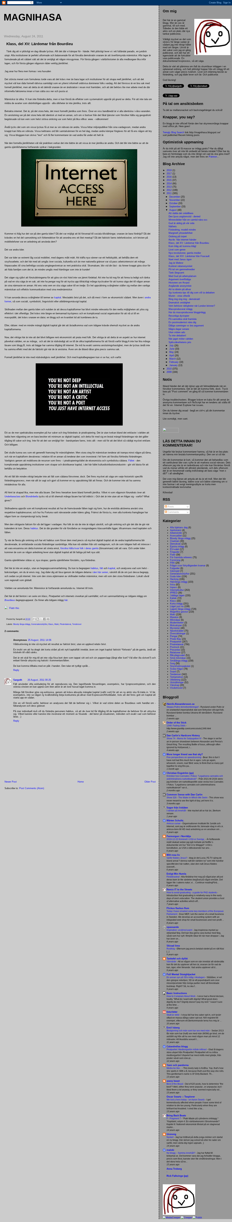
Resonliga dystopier (179, 315)
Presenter (175, 649)
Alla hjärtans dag (179, 527)
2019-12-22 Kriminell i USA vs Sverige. (186, 839)
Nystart (170, 1137)
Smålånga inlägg (178, 660)
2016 (169, 176)
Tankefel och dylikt (177, 958)
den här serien (100, 572)
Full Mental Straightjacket (181, 974)
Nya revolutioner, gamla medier (185, 253)
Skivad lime (173, 945)
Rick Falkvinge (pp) (177, 1176)
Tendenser (77, 624)
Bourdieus (10, 600)
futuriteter (172, 1012)
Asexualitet (176, 535)
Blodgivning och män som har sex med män (188, 1030)
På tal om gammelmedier (182, 269)
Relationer (175, 652)
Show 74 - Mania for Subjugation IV (184, 738)
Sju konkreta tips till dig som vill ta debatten (192, 292)
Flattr (172, 554)
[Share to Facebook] (44, 619)
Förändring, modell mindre (182, 229)
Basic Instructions (177, 993)
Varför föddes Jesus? (177, 858)
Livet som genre (177, 249)
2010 (169, 368)
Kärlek (173, 598)
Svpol (173, 671)
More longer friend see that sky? (185, 754)
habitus (34, 528)
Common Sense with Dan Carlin (184, 794)
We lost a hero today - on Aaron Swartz (186, 1099)
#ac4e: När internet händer (182, 239)
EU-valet (174, 549)
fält (101, 568)
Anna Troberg (174, 1168)
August (173, 210)
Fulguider (175, 568)
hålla (71, 548)
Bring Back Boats (176, 1115)
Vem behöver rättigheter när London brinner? (192, 305)
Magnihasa (33, 17)
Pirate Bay (175, 639)
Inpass (173, 587)
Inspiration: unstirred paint (180, 930)
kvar (76, 548)
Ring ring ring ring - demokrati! (184, 299)
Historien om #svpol (179, 282)
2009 (169, 372)
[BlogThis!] (38, 619)
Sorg (172, 663)
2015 (169, 180)
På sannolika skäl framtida (182, 319)
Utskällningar (177, 682)
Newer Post (11, 781)
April (172, 355)
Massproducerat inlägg (180, 309)
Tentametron (176, 677)
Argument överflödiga (180, 279)
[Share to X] (41, 619)
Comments (173, 512)
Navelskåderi (177, 630)
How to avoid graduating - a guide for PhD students (192, 892)
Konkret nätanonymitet (180, 266)
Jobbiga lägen (177, 595)
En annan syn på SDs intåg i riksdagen (186, 977)
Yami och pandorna (177, 1065)
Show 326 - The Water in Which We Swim (187, 797)
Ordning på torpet (178, 236)
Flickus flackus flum (178, 908)
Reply (16, 670)
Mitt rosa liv (173, 855)
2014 (169, 183)
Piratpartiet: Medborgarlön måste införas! (187, 1049)
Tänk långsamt (176, 272)
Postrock (174, 647)
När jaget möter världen (181, 338)
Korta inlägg (176, 603)
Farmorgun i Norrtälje (179, 836)
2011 (169, 193)
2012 (169, 190)
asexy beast (173, 1081)
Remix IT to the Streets (179, 889)
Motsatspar (176, 625)
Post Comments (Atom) (31, 788)
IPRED (173, 592)
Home (81, 781)
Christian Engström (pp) (180, 773)
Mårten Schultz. (175, 820)
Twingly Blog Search (173, 132)
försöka (64, 548)
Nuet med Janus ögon (180, 259)
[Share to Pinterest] (48, 619)
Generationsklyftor (39, 624)
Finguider (175, 552)
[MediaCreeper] (171, 1217)
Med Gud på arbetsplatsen (182, 276)
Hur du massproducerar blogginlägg (187, 312)
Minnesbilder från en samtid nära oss (188, 219)
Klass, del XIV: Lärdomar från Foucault (189, 256)
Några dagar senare (179, 329)
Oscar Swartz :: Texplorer (181, 1096)
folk (82, 548)
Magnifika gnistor (179, 611)
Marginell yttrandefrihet (180, 233)
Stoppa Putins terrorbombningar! (183, 707)
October (173, 203)
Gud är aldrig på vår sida (181, 223)
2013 (169, 186)
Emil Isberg (173, 1027)
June (172, 348)
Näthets (173, 226)
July (171, 345)
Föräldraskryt (173, 876)
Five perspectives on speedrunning (184, 757)
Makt (56, 624)
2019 (169, 170)
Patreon (213, 156)
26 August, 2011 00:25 (39, 680)
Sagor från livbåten (177, 807)
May (172, 352)
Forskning (175, 560)
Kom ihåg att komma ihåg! (182, 246)
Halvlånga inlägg (178, 581)
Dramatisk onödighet (179, 302)
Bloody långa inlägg (21, 624)
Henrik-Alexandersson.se (180, 704)
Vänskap (174, 685)
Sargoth (17, 680)
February (174, 362)
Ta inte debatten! (177, 335)
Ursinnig (171, 1134)
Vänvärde (172, 961)
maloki (170, 1150)
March (173, 358)
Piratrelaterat (65, 624)
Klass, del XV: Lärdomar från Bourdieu (189, 243)
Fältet (131, 460)
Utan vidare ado (177, 332)
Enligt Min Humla (176, 873)
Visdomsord (176, 687)
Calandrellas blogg (177, 1046)
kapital (57, 297)
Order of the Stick (176, 722)
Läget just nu (177, 606)
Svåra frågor (176, 668)
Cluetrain (174, 541)
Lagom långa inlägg (180, 609)
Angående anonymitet (180, 286)
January (173, 365)
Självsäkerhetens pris (180, 342)
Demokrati (175, 543)
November (175, 200)
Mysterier (175, 628)
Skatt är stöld (173, 1015)
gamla (95, 548)
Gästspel (174, 571)
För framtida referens (181, 557)
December (175, 196)
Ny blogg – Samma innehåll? (181, 1153)
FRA (172, 562)
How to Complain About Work (181, 996)
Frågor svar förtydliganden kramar (187, 565)
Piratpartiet (175, 641)
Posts (170, 506)
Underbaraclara (12, 496)
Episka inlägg (177, 546)
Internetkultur (177, 590)
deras (88, 548)
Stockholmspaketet (180, 666)
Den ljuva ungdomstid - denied (184, 216)
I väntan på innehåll (177, 810)
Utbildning (175, 679)
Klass (50, 624)
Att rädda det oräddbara (181, 213)
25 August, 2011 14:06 (39, 640)
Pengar (173, 636)
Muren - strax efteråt (179, 295)
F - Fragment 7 (174, 1118)
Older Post (150, 781)
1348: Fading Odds (176, 725)
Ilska (172, 584)
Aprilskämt (175, 530)
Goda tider (175, 576)
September (175, 206)
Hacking (174, 579)
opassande (173, 927)
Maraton (174, 617)
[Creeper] (186, 1217)
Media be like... (174, 1068)
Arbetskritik (176, 533)
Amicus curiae (174, 823)
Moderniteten (177, 622)
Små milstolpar (178, 658)
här (66, 600)
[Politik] (197, 1217)
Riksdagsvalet (177, 655)
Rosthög (171, 948)
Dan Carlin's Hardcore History (183, 735)
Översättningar (177, 633)
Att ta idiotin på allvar (180, 289)
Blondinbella (32, 496)
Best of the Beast (175, 1084)
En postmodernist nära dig (182, 322)
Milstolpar (175, 620)
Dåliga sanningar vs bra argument (186, 325)
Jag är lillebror (176, 263)
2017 (169, 173)
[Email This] (34, 619)
